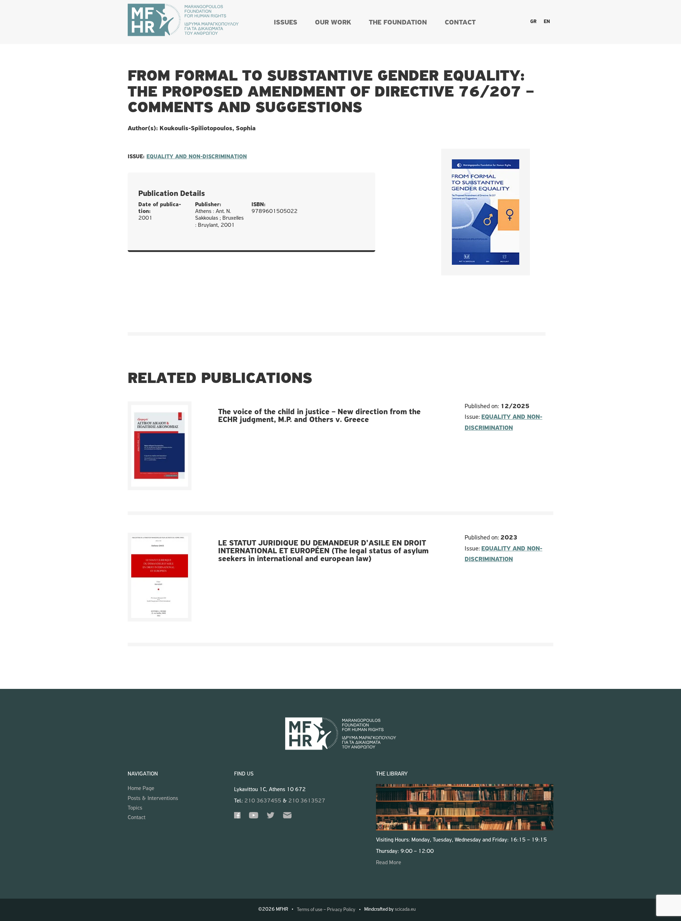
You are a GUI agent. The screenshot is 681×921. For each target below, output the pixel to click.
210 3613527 (306, 801)
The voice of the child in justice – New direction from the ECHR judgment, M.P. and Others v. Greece (319, 416)
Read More (388, 863)
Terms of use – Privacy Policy (326, 909)
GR (533, 21)
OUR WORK (333, 22)
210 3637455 (262, 801)
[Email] (287, 817)
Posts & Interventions (153, 798)
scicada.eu (405, 909)
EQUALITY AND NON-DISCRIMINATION (196, 157)
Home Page (141, 788)
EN (547, 21)
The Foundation (398, 22)
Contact (460, 22)
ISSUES (285, 22)
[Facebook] (237, 817)
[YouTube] (253, 817)
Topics (135, 808)
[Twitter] (271, 817)
